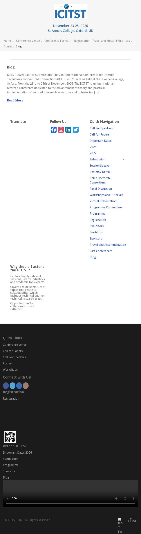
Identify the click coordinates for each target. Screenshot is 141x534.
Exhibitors (123, 40)
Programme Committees (106, 207)
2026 (93, 147)
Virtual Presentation (103, 201)
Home (8, 40)
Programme (97, 213)
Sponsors (96, 238)
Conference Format (57, 40)
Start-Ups (96, 232)
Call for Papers (99, 134)
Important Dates (100, 140)
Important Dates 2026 (17, 452)
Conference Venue (28, 40)
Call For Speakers (101, 128)
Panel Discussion (101, 188)
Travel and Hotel (103, 40)
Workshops (10, 369)
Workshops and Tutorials (106, 195)
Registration (82, 40)
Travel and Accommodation (108, 244)
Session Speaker (100, 165)
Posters (8, 363)
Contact (9, 46)
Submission (97, 159)
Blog (19, 46)
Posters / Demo (100, 172)
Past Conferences (101, 251)
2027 (93, 153)
